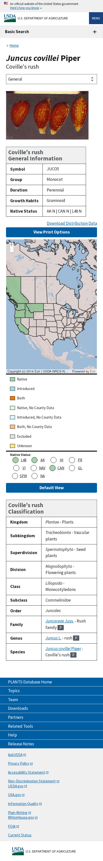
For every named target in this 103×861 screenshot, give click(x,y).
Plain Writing (18, 812)
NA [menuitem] (42, 476)
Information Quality (23, 803)
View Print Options (52, 232)
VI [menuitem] (24, 468)
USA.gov (14, 794)
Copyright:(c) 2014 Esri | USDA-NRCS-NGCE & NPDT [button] (39, 371)
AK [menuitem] (42, 460)
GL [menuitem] (80, 468)
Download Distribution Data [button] (72, 223)
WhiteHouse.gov (21, 817)
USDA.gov (16, 786)
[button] (12, 245)
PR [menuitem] (80, 460)
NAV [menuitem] (42, 468)
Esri (93, 371)
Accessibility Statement (26, 772)
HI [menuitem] (61, 460)
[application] (51, 306)
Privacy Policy (18, 763)
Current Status (20, 835)
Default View (52, 487)
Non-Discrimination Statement (32, 781)
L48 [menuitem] (23, 460)
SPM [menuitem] (23, 476)
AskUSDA (15, 754)
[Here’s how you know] (51, 6)
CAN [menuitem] (61, 468)
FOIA (12, 826)
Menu (96, 18)
